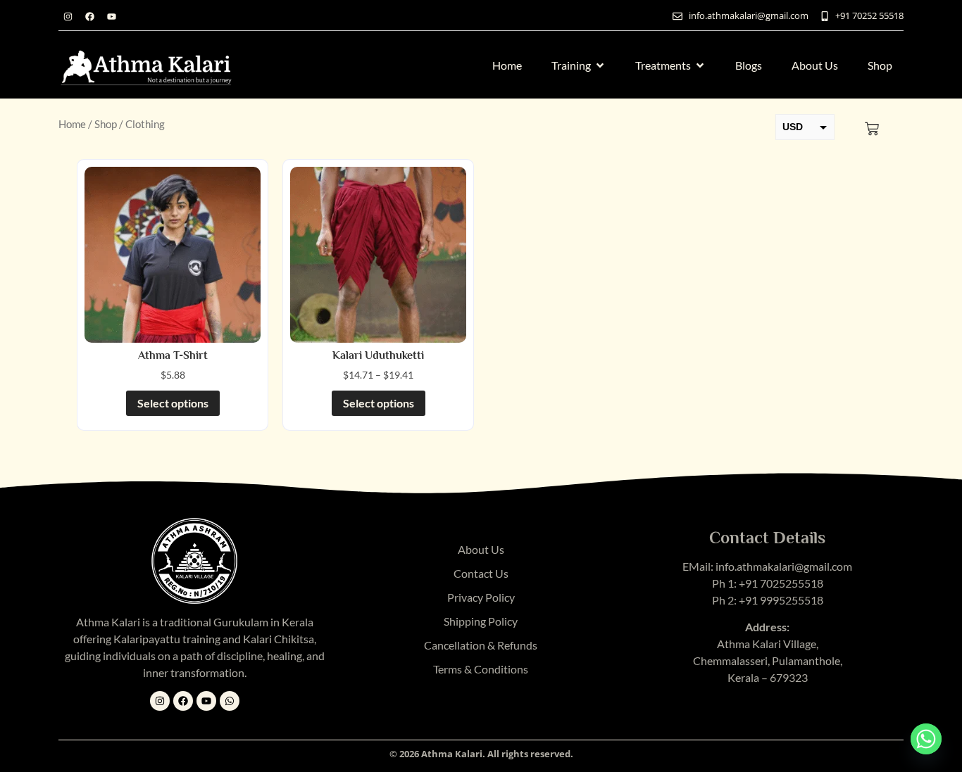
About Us (481, 549)
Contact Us (481, 573)
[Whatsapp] (229, 701)
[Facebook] (89, 16)
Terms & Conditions (480, 669)
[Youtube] (111, 16)
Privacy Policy (481, 597)
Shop (105, 124)
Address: (767, 626)
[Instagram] (67, 16)
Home (72, 124)
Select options (172, 403)
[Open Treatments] (700, 65)
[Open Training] (600, 65)
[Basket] (872, 129)
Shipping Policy (481, 621)
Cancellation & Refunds (480, 645)
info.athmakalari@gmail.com (784, 566)
